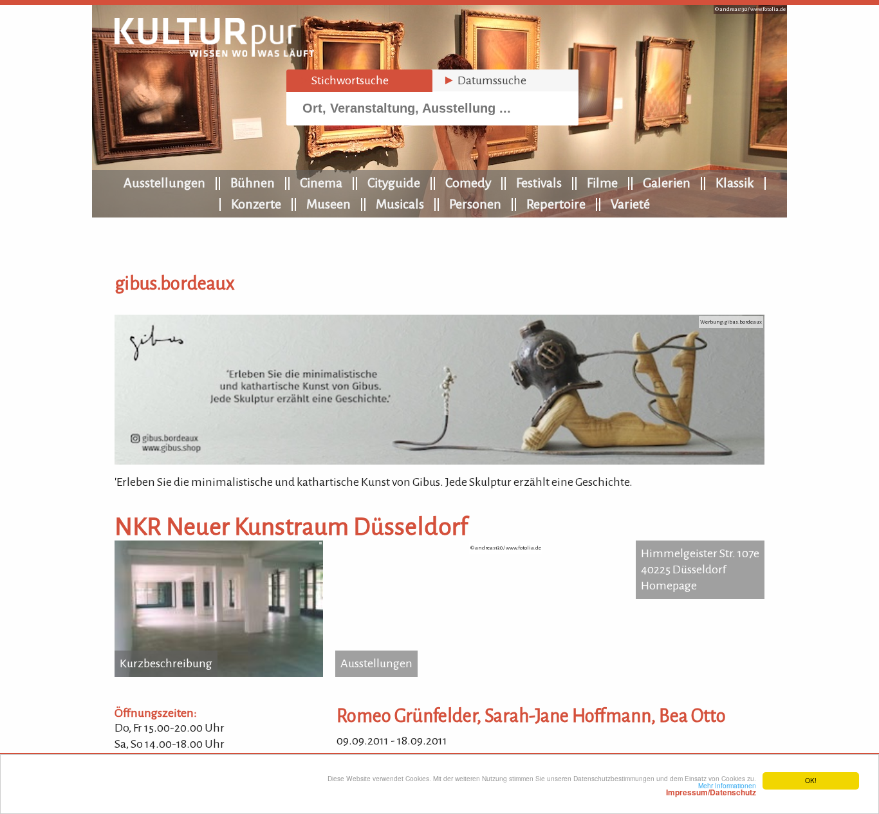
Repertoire (556, 204)
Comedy (468, 183)
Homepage (669, 585)
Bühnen (252, 183)
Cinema (321, 183)
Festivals (539, 183)
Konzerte (256, 204)
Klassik (735, 183)
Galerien (666, 183)
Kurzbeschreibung (166, 663)
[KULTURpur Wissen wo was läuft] (214, 52)
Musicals (400, 204)
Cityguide (393, 183)
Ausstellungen (164, 183)
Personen (475, 204)
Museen (328, 204)
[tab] (359, 80)
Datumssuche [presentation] (484, 80)
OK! (811, 780)
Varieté (630, 204)
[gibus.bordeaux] (439, 460)
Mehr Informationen (711, 789)
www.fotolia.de (768, 9)
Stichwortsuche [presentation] (343, 80)
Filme (602, 183)
